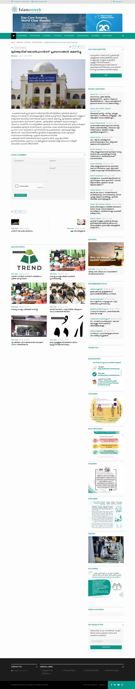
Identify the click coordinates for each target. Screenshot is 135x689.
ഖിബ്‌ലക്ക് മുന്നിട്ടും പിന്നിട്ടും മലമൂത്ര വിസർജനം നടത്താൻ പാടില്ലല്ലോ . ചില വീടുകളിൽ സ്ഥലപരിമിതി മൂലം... (105, 116)
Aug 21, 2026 (112, 123)
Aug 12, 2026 (108, 190)
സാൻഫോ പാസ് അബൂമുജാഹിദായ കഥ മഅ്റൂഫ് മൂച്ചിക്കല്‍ (104, 335)
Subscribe (106, 647)
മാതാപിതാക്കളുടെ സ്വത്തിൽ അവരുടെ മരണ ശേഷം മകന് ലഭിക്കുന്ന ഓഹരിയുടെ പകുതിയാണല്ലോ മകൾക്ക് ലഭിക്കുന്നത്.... (105, 210)
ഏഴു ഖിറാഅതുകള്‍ (77, 231)
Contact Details (91, 670)
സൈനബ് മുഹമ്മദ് (96, 299)
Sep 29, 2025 (110, 289)
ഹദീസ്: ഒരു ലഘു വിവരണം (22, 231)
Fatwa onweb (107, 35)
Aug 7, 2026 (108, 218)
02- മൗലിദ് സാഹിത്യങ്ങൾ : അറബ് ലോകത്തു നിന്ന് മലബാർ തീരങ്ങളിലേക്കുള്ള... (104, 324)
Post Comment (20, 195)
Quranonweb (22, 35)
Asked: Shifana (95, 190)
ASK (106, 75)
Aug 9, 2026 (117, 204)
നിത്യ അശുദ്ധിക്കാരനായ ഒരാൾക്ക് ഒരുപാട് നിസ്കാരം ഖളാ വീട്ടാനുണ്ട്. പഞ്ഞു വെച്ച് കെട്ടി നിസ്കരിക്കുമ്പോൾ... (105, 168)
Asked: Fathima (95, 219)
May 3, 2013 (25, 274)
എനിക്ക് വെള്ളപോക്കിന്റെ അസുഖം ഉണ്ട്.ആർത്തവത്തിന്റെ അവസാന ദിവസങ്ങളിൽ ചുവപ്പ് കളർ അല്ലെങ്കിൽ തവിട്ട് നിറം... (105, 224)
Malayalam (118, 1)
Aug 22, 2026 (105, 94)
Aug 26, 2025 (117, 319)
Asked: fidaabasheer (97, 123)
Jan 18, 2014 (25, 340)
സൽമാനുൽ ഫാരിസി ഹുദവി (100, 319)
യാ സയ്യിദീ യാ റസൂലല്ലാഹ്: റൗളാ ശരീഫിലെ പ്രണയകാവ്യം (103, 303)
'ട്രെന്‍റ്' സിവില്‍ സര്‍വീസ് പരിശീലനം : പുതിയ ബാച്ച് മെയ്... (26, 278)
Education (28, 42)
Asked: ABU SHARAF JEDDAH (100, 109)
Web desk (14, 56)
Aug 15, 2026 (110, 176)
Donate (102, 685)
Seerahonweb (35, 35)
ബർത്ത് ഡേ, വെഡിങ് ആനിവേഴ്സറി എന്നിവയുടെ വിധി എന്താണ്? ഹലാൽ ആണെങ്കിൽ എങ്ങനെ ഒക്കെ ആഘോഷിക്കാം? (105, 182)
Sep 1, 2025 (115, 309)
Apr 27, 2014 (64, 274)
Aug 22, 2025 (110, 331)
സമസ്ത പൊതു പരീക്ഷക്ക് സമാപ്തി (24, 310)
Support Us (48, 670)
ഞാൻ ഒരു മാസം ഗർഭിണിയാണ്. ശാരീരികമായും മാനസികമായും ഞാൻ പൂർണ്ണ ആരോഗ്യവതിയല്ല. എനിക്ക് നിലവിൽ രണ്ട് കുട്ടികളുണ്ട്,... (105, 196)
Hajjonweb (95, 35)
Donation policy (112, 670)
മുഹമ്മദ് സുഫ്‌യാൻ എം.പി (99, 309)
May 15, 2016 (25, 307)
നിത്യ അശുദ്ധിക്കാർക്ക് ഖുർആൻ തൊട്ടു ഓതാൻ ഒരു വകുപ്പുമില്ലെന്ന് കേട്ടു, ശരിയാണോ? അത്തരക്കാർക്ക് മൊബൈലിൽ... (105, 155)
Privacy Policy (69, 670)
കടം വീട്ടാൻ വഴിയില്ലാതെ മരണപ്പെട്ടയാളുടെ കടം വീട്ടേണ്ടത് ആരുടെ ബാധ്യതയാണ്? (103, 142)
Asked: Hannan (95, 138)
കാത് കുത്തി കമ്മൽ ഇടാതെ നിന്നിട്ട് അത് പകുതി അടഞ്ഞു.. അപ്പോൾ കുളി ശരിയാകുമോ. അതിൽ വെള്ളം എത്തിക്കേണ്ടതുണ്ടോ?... (104, 129)
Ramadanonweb (82, 35)
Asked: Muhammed (96, 176)
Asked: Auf (94, 95)
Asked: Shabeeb (96, 150)
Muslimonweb (69, 35)
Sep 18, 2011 (81, 228)
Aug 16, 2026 (109, 149)
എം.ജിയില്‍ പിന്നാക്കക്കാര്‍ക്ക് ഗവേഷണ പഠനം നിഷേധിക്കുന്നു (27, 344)
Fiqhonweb (47, 35)
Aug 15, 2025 (102, 269)
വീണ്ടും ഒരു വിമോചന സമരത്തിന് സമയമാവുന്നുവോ (102, 273)
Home (13, 42)
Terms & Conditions (90, 685)
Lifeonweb (57, 35)
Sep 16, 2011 (25, 228)
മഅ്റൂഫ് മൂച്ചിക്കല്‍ (96, 289)
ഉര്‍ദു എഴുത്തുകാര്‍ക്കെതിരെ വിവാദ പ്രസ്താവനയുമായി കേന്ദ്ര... (63, 344)
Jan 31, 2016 (64, 307)
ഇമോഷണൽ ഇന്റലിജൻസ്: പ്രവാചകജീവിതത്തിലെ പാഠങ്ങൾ (103, 293)
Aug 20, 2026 (108, 137)
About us (47, 674)
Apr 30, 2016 (64, 340)
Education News (37, 42)
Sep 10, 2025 (110, 299)
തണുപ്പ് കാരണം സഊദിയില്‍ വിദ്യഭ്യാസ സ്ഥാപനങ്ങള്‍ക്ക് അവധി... (66, 311)
